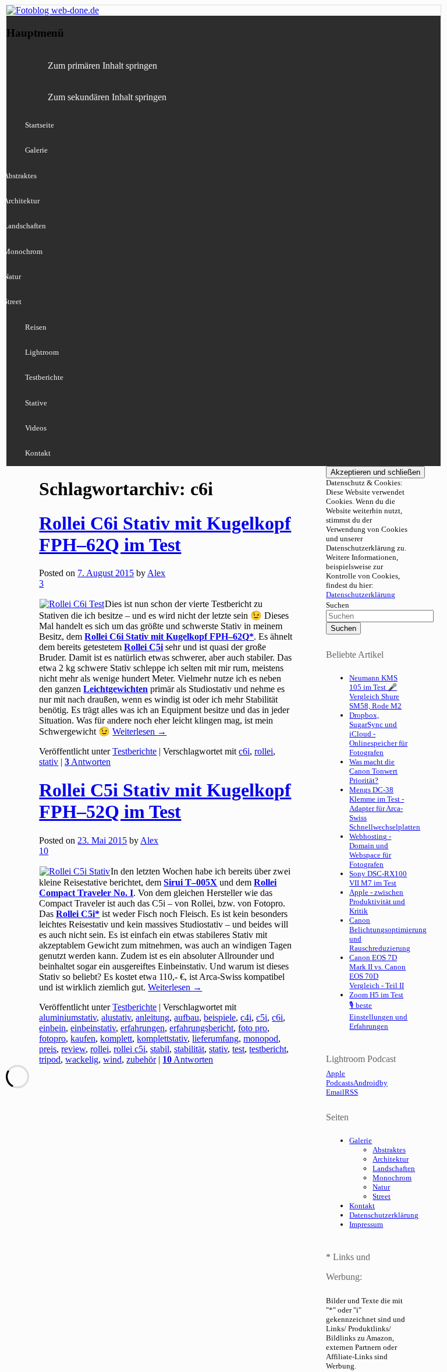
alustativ (116, 1017)
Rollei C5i (143, 647)
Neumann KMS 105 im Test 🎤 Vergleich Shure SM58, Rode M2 (375, 691)
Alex (156, 573)
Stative (36, 402)
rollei (263, 751)
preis (47, 1049)
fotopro (52, 1038)
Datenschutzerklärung (360, 594)
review (73, 1049)
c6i (244, 751)
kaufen (82, 1038)
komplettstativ (162, 1038)
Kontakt (38, 453)
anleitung (152, 1017)
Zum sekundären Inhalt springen (107, 97)
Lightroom (42, 352)
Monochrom (391, 1177)
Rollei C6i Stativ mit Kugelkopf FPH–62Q (166, 636)
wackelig (81, 1059)
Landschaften (393, 1168)
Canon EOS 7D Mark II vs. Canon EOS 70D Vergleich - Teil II (377, 971)
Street (381, 1196)
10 (43, 851)
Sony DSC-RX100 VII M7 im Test (378, 878)
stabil (159, 1049)
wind (112, 1059)
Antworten (88, 762)
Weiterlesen (139, 731)
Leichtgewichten (115, 689)
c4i (245, 1017)
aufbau (186, 1017)
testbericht (267, 1049)
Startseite (39, 125)
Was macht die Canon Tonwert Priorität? (373, 771)
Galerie (36, 150)
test (238, 1049)
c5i (261, 1017)
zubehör (141, 1059)
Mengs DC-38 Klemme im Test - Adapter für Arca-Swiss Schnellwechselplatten (384, 808)
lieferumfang (215, 1038)
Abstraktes (389, 1149)
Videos (36, 428)
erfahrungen (142, 1028)
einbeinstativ (93, 1028)
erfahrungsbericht (201, 1028)
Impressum (366, 1224)
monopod (260, 1038)
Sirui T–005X (190, 882)
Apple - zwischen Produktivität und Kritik (377, 901)
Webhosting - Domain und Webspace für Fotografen (370, 850)
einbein (52, 1028)
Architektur (390, 1159)
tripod (50, 1059)
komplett (116, 1038)
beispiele (220, 1017)
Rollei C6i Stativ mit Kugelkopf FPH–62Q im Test (165, 534)
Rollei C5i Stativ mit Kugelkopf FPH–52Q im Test (165, 801)
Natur (381, 1187)
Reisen (36, 327)
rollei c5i (129, 1049)
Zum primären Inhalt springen (102, 65)
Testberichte (44, 377)
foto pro (252, 1028)
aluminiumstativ (68, 1017)
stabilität (189, 1049)
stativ (48, 762)
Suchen (337, 605)
